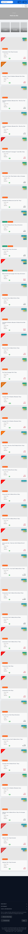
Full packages (5, 221)
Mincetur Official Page (7, 916)
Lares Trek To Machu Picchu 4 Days (9, 469)
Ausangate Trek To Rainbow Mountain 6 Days (11, 421)
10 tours (25, 31)
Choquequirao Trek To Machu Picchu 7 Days (11, 641)
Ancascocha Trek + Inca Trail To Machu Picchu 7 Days (13, 568)
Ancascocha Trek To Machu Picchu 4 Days (11, 494)
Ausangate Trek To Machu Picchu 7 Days (10, 763)
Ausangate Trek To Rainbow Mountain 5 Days (11, 396)
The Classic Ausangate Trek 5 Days (9, 372)
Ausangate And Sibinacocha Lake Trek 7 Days (11, 200)
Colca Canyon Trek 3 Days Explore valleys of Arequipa (13, 176)
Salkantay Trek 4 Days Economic (9, 837)
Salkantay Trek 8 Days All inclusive (9, 249)
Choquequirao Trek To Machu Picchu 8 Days (11, 617)
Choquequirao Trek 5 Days (7, 666)
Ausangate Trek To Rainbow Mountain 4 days (11, 788)
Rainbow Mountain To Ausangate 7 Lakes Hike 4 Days (13, 151)
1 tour (5, 31)
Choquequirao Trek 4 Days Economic (10, 51)
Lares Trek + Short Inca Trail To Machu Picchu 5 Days (13, 445)
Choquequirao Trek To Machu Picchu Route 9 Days (12, 592)
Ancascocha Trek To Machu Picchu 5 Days (11, 518)
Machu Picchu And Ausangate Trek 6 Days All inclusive (13, 273)
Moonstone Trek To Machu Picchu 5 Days (10, 348)
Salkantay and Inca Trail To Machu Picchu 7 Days (12, 739)
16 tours (15, 31)
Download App (6, 920)
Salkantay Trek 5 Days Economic (9, 862)
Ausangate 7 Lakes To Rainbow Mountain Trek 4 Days (13, 76)
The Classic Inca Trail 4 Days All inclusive (11, 714)
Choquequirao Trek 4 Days (7, 690)
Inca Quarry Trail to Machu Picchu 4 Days (11, 298)
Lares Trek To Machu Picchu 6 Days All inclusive (12, 224)
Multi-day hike (5, 48)
